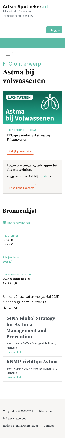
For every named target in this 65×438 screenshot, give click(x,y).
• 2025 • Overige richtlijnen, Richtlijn (31, 334)
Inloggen (54, 30)
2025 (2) (7, 261)
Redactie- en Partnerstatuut (20, 426)
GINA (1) (8, 240)
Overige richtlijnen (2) (16, 279)
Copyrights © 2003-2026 (18, 411)
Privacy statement (14, 418)
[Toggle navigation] (8, 42)
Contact (49, 426)
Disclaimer (46, 411)
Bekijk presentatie (20, 151)
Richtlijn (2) (10, 283)
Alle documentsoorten (17, 274)
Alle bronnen (11, 235)
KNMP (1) (8, 244)
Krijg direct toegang (21, 188)
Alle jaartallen (11, 257)
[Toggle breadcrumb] (8, 55)
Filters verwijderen (18, 222)
